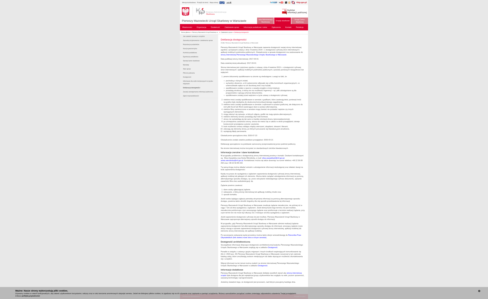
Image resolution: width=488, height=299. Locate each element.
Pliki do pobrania (189, 73)
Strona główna (185, 32)
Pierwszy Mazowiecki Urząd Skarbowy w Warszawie (214, 21)
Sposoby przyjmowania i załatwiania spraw (198, 40)
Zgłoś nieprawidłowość (191, 96)
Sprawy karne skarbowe (191, 61)
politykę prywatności (31, 296)
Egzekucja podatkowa (190, 57)
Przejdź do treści (202, 2)
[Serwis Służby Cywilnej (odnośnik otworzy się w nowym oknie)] (293, 3)
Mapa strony (214, 2)
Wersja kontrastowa (189, 2)
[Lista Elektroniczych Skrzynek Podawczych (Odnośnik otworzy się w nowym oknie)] (273, 2)
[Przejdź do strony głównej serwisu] (206, 11)
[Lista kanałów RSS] (289, 3)
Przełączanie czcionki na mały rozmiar (227, 3)
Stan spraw (187, 69)
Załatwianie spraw (226, 32)
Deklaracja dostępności (241, 32)
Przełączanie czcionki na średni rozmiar (229, 3)
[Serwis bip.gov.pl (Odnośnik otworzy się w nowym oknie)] (301, 3)
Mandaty (186, 65)
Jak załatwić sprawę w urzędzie (194, 36)
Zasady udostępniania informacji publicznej (198, 92)
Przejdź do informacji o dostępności (222, 2)
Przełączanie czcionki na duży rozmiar (231, 3)
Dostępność (187, 77)
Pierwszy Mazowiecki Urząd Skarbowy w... (205, 32)
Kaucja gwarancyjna (190, 48)
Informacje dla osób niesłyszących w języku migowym (198, 82)
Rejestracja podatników (191, 44)
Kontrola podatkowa (190, 53)
